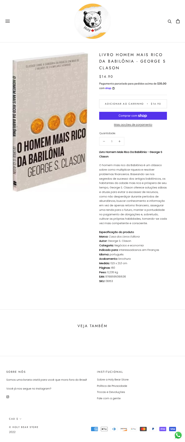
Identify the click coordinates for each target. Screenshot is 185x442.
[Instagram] (7, 397)
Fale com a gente (109, 398)
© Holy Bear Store (23, 427)
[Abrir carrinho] (178, 21)
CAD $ (13, 419)
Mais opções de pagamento (133, 124)
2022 (12, 432)
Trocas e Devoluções (111, 392)
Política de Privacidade (112, 386)
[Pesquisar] (170, 21)
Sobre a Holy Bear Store (113, 379)
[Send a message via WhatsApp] (178, 435)
